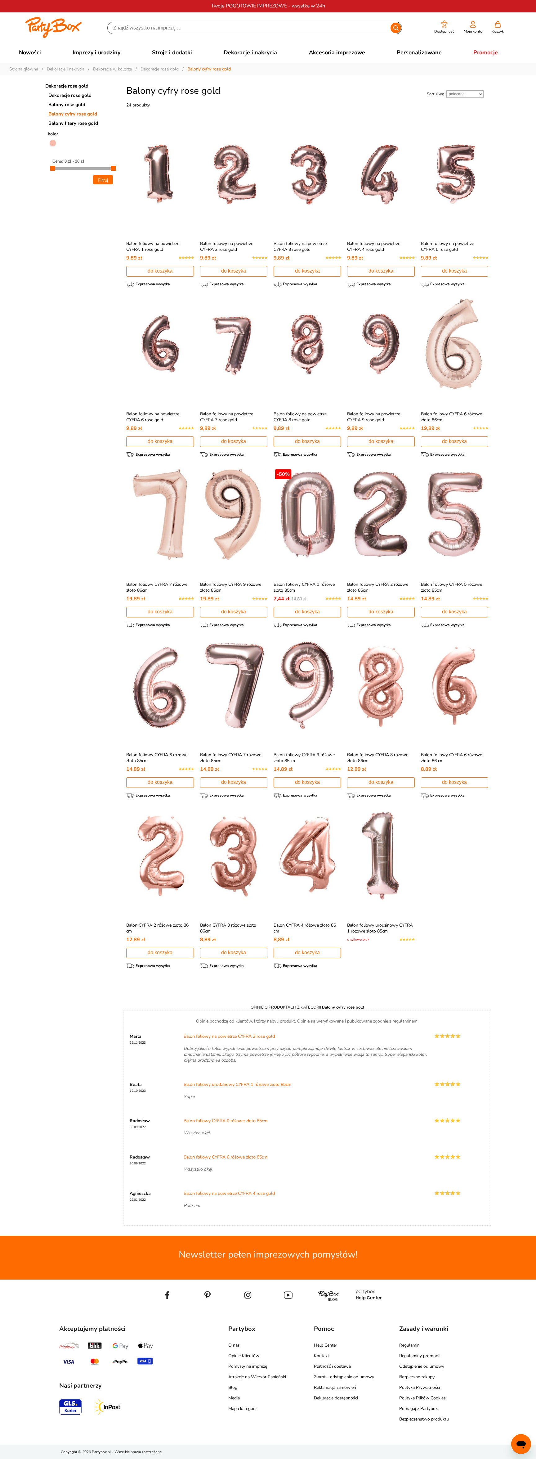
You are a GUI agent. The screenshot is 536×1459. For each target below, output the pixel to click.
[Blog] (328, 1309)
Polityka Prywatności (419, 1387)
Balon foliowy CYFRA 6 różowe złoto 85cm (225, 1157)
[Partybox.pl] (53, 36)
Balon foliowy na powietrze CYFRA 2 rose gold (226, 246)
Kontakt (321, 1356)
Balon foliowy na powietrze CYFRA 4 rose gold (373, 246)
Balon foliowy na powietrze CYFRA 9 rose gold (373, 417)
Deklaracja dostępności (336, 1398)
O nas (234, 1345)
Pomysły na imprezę (247, 1366)
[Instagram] (247, 1309)
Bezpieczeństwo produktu (424, 1419)
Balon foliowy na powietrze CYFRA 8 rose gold (300, 417)
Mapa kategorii (242, 1409)
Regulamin (409, 1345)
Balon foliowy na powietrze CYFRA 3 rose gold (300, 246)
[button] (444, 27)
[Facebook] (167, 1309)
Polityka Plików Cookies (422, 1398)
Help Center (325, 1345)
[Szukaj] (395, 28)
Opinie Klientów (243, 1356)
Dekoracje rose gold (66, 86)
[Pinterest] (207, 1309)
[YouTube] (288, 1309)
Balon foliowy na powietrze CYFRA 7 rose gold (226, 417)
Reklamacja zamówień (335, 1387)
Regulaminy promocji (419, 1356)
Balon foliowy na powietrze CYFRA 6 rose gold (152, 417)
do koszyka (160, 270)
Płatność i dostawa (332, 1366)
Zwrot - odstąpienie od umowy (344, 1377)
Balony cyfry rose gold (72, 114)
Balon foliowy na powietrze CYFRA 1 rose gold (152, 246)
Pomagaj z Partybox (418, 1409)
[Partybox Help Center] (368, 1309)
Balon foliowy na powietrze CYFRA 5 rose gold (447, 246)
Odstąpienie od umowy (421, 1366)
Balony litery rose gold (73, 123)
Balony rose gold (66, 105)
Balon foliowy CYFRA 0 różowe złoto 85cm (225, 1121)
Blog (232, 1387)
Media (234, 1398)
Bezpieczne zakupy (417, 1377)
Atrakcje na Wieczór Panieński (257, 1377)
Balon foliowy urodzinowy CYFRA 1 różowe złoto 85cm (380, 928)
